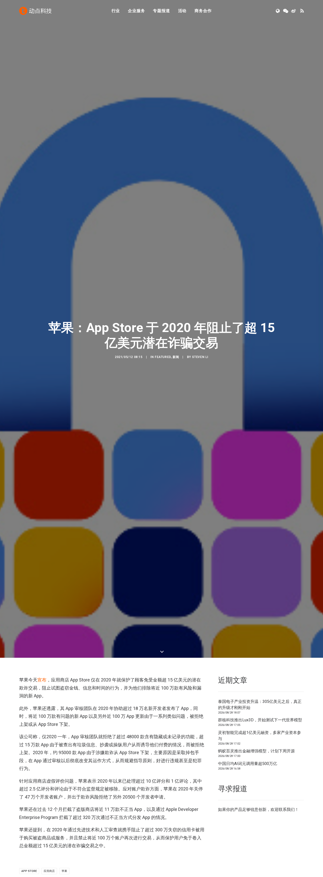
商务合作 (203, 10)
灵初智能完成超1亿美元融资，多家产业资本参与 (259, 735)
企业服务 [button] (136, 10)
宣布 (41, 679)
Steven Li (200, 357)
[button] (278, 11)
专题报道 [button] (161, 10)
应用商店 (49, 871)
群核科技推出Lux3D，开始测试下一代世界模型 (260, 720)
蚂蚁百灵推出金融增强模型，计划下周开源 (256, 751)
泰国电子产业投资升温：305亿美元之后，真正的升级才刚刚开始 (260, 704)
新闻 (176, 357)
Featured (163, 357)
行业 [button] (116, 10)
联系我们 (287, 809)
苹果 (64, 871)
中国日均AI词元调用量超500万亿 (247, 763)
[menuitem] (116, 11)
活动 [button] (182, 10)
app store (29, 871)
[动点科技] (35, 11)
